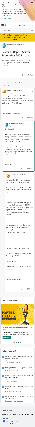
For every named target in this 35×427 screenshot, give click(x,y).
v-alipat (17, 114)
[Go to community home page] (11, 25)
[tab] (17, 342)
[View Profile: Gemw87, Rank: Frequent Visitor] (4, 91)
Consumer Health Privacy (9, 424)
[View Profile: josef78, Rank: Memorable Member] (4, 45)
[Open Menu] (32, 30)
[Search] (20, 25)
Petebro (18, 363)
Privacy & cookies (18, 414)
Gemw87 (9, 90)
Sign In (31, 25)
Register (24, 25)
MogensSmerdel (18, 401)
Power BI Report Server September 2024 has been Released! (19, 376)
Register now (6, 18)
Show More (7, 66)
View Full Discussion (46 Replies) (12, 83)
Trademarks (5, 418)
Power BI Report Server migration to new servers (19, 387)
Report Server (7, 30)
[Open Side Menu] (2, 24)
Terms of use (29, 414)
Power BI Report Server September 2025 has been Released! (19, 358)
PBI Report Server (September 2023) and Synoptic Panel (19, 397)
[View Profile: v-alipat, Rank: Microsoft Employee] (6, 125)
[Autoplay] (14, 342)
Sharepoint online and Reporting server (18, 368)
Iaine (16, 370)
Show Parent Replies (6, 86)
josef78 (9, 44)
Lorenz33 (18, 391)
